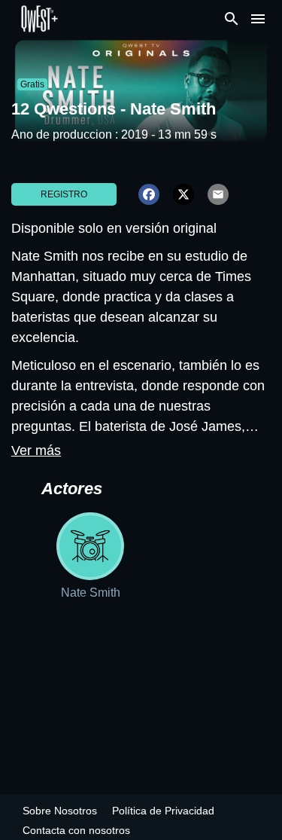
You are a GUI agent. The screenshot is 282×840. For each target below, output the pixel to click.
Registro (64, 194)
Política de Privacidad (163, 811)
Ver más (36, 450)
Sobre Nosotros (60, 811)
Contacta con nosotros (76, 830)
